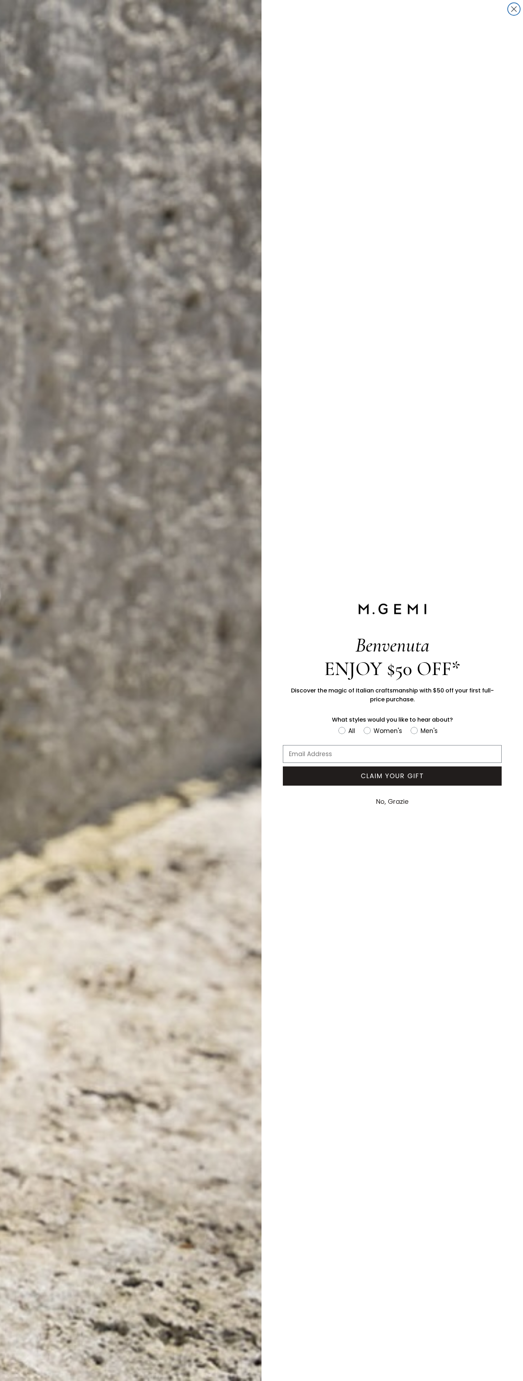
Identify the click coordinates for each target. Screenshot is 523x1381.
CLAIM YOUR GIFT (392, 775)
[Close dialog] (514, 9)
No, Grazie (392, 801)
